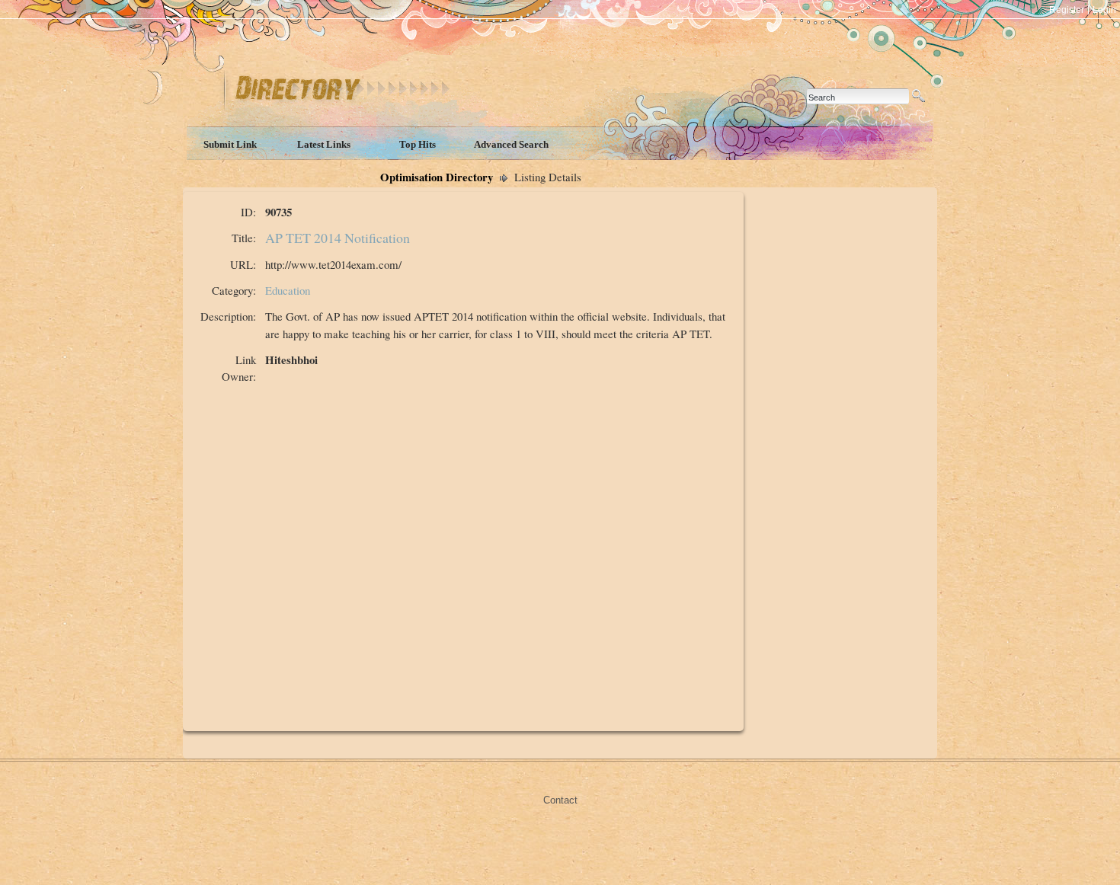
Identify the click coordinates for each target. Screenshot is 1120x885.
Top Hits (417, 144)
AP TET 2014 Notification (337, 237)
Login (1104, 10)
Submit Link (230, 144)
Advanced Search (511, 144)
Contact (560, 800)
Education (287, 290)
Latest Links (323, 144)
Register (1066, 10)
